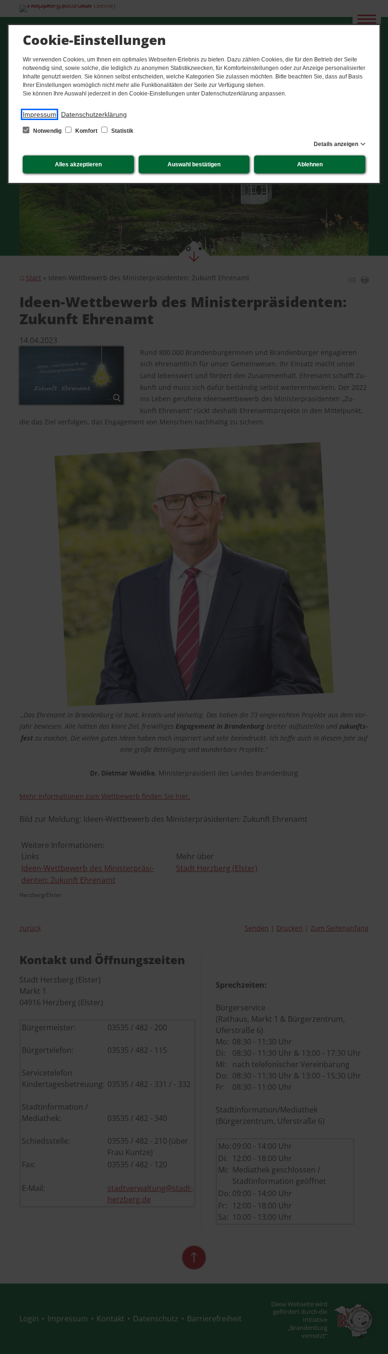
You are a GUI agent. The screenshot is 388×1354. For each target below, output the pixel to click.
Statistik (121, 131)
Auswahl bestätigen (194, 164)
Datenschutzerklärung (94, 114)
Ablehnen (310, 164)
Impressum (39, 114)
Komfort (86, 131)
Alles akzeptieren (78, 164)
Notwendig (47, 131)
